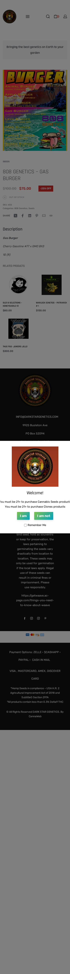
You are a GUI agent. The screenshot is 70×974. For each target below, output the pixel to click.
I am (23, 516)
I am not (43, 516)
